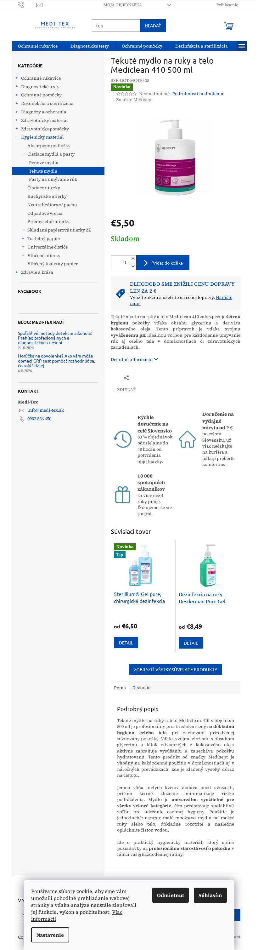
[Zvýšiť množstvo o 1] (130, 259)
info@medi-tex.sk (43, 410)
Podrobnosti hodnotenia (195, 94)
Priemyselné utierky (46, 221)
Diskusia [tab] (139, 687)
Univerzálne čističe (45, 247)
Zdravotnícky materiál (42, 120)
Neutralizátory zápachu (50, 205)
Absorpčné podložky (46, 145)
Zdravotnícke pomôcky (42, 129)
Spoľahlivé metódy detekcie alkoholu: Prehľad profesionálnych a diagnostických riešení (52, 338)
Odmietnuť (168, 895)
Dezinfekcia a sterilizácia (45, 103)
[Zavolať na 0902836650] (24, 4)
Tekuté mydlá (40, 171)
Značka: (132, 99)
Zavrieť (150, 378)
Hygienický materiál (40, 137)
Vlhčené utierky (41, 255)
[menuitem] (35, 46)
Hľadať (150, 25)
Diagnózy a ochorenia (41, 112)
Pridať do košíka (164, 263)
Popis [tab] (117, 687)
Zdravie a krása (35, 272)
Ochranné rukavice (38, 78)
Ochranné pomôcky (39, 95)
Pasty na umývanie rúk (50, 179)
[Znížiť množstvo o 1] (130, 266)
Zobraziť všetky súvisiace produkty (173, 669)
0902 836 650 (37, 418)
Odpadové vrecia (42, 213)
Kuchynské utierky (44, 196)
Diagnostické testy (38, 86)
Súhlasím (208, 895)
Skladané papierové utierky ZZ (56, 230)
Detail (123, 642)
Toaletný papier (41, 238)
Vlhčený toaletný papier (50, 263)
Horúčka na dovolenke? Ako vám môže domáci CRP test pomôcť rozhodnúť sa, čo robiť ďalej (54, 360)
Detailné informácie (129, 359)
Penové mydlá (41, 162)
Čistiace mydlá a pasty (48, 154)
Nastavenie (48, 934)
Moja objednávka (120, 5)
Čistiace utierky (41, 188)
